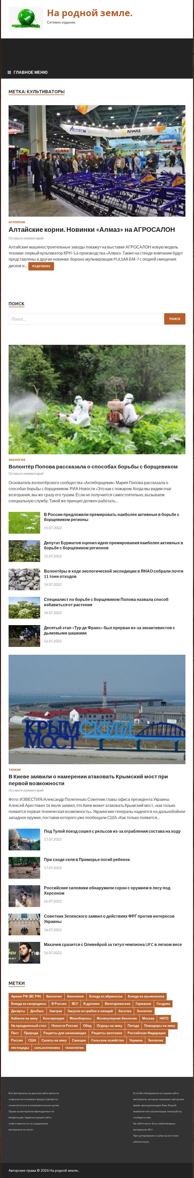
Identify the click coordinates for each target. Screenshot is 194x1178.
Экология (17, 459)
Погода (133, 1026)
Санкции (79, 1040)
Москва (148, 1018)
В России (59, 1004)
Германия (143, 1004)
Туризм (15, 769)
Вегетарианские (117, 1004)
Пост (15, 1033)
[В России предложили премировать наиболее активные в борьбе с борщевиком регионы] (24, 532)
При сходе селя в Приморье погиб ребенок (87, 859)
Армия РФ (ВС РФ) (26, 996)
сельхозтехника (47, 1048)
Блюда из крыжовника (146, 996)
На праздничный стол (28, 1026)
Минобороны (80, 1018)
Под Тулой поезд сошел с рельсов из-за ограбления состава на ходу (112, 831)
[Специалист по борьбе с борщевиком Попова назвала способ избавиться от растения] (24, 617)
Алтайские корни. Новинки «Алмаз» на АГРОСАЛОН (92, 229)
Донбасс (37, 1011)
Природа (31, 1033)
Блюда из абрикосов (106, 996)
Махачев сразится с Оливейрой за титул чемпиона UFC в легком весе (113, 944)
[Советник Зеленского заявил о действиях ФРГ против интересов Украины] (24, 933)
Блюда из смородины (28, 1004)
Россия (17, 1040)
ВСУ (75, 1004)
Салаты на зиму (54, 1040)
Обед (87, 1026)
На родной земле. (90, 13)
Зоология (144, 1011)
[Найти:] (97, 319)
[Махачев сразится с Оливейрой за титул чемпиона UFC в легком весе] (24, 962)
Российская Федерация (147, 1033)
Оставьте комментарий (26, 238)
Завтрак (55, 1011)
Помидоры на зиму (159, 1026)
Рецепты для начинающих (64, 1033)
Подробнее (41, 266)
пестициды (20, 1048)
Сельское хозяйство (107, 1040)
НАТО (164, 1018)
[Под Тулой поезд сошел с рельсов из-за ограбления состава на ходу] (24, 848)
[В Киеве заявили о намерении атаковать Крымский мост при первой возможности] (97, 765)
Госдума (163, 1004)
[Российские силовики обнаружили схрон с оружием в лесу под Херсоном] (24, 905)
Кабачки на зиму (24, 1018)
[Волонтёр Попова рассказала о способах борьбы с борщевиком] (97, 455)
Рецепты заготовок (106, 1033)
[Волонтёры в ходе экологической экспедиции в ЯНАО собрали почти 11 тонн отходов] (24, 588)
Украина (135, 1040)
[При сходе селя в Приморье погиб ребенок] (24, 877)
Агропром (17, 222)
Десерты (18, 1011)
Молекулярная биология (117, 1018)
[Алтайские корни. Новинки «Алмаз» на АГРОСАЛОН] (97, 163)
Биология (54, 996)
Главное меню (31, 72)
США (32, 1040)
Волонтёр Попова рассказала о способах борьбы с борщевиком (93, 466)
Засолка (124, 1011)
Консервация (53, 1018)
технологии (74, 1048)
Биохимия (75, 996)
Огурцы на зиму (109, 1026)
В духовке (91, 1004)
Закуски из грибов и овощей (90, 1011)
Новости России (65, 1026)
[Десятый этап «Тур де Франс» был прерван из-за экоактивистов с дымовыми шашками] (24, 645)
